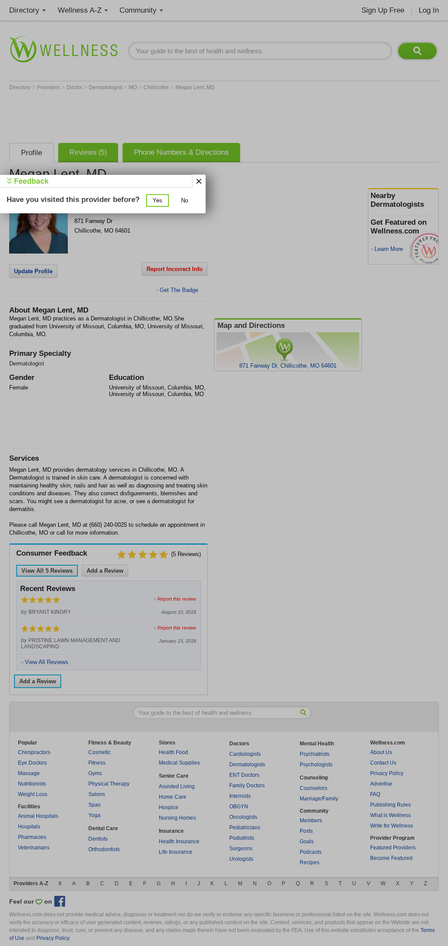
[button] (157, 200)
